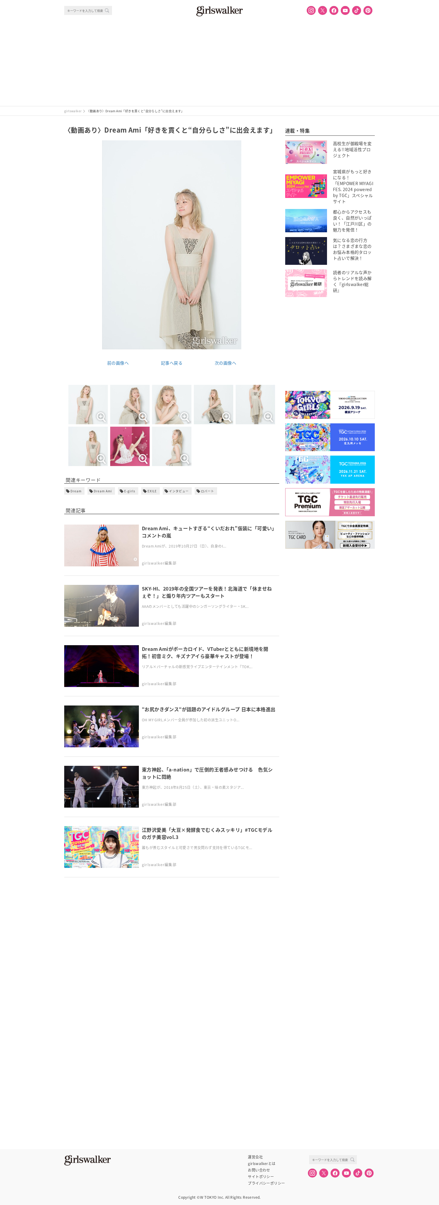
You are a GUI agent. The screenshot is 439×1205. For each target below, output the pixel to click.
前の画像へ (118, 363)
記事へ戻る (171, 363)
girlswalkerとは (261, 1163)
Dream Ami (103, 491)
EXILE (152, 491)
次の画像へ (225, 363)
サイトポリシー (261, 1176)
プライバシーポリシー (266, 1183)
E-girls (129, 491)
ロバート (207, 491)
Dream (76, 491)
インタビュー (179, 491)
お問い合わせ (259, 1170)
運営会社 (255, 1157)
